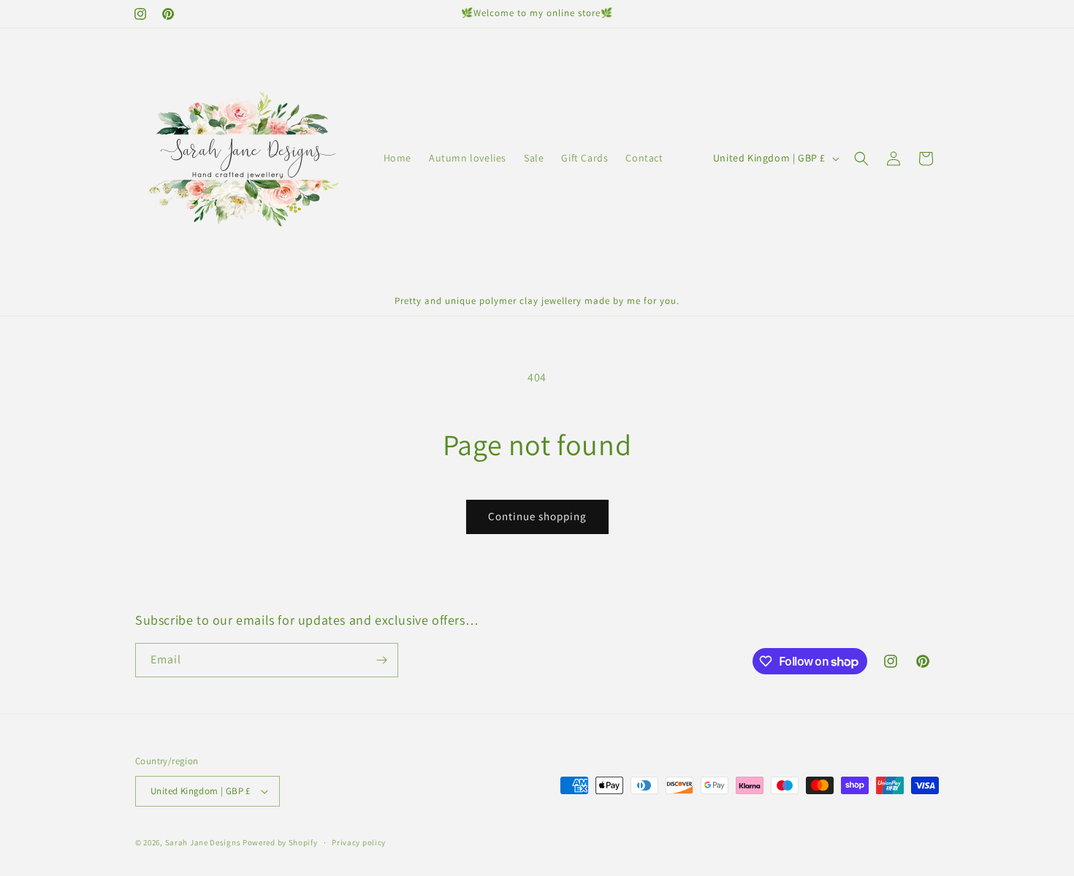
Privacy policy (359, 842)
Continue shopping (537, 516)
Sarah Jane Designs (203, 842)
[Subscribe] (381, 660)
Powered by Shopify (280, 842)
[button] (861, 158)
